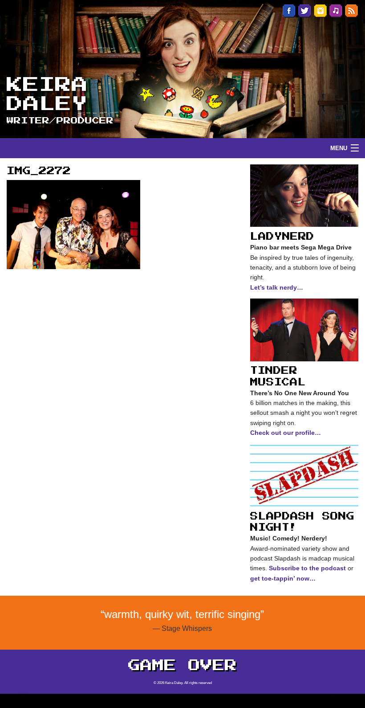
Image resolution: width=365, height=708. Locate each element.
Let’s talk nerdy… (276, 287)
